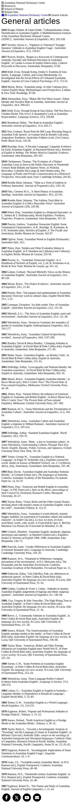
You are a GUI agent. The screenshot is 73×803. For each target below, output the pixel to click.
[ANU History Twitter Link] (17, 797)
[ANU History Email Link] (37, 797)
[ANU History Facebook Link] (6, 797)
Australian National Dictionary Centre (27, 15)
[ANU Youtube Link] (27, 797)
